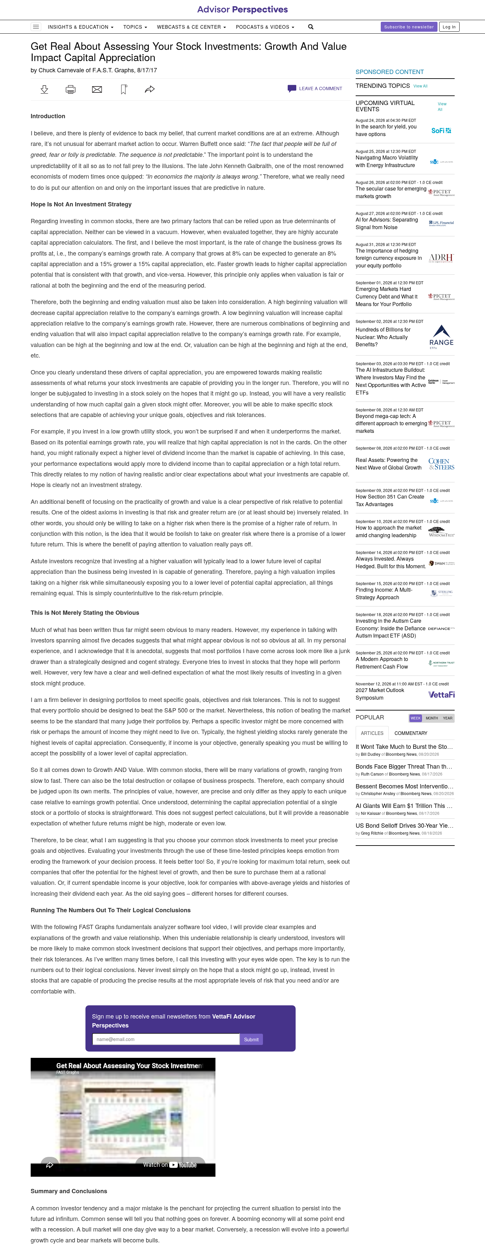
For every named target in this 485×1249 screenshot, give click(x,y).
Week (416, 718)
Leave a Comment (320, 88)
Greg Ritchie (372, 833)
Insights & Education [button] (79, 26)
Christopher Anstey (378, 793)
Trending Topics (383, 85)
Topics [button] (133, 26)
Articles (372, 733)
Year (447, 718)
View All (420, 85)
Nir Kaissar (371, 813)
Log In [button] (449, 26)
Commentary (411, 733)
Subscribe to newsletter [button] (409, 26)
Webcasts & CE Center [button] (190, 26)
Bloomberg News (401, 754)
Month (432, 718)
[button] (44, 89)
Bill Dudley (370, 754)
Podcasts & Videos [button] (263, 26)
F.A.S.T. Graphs (113, 69)
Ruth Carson (372, 774)
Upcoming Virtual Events (385, 106)
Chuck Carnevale (61, 69)
